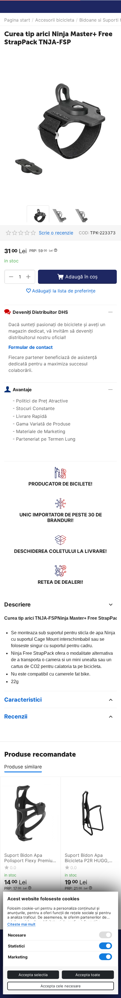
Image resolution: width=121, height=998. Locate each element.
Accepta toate (87, 974)
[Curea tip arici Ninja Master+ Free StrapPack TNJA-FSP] (60, 126)
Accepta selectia (33, 974)
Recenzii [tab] (15, 716)
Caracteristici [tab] (23, 699)
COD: (84, 232)
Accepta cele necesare (61, 986)
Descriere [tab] (17, 604)
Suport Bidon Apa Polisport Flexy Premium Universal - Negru (30, 858)
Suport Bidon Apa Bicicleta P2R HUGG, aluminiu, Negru (87, 858)
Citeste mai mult (21, 924)
